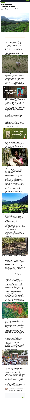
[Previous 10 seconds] (13, 35)
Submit (23, 397)
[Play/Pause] (15, 35)
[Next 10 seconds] (16, 35)
